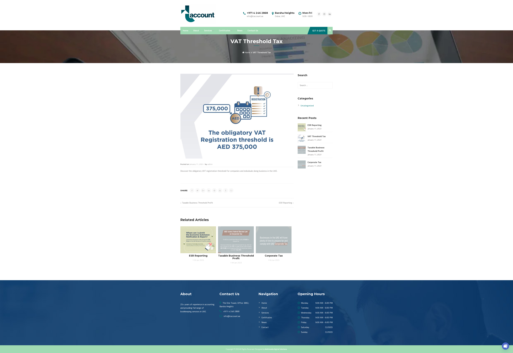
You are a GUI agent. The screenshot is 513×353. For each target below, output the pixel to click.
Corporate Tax (314, 162)
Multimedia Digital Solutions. (276, 349)
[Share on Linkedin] (209, 190)
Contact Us (253, 30)
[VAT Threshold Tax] (302, 138)
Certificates (224, 30)
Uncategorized (307, 105)
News (239, 30)
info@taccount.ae (231, 316)
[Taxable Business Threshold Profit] (302, 149)
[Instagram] (324, 14)
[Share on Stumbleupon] (220, 190)
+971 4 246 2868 (231, 311)
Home (185, 30)
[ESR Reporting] (302, 127)
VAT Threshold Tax (317, 136)
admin (210, 164)
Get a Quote (318, 30)
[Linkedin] (329, 14)
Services (208, 30)
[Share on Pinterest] (214, 190)
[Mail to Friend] (231, 190)
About (196, 30)
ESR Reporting (285, 202)
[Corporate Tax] (302, 164)
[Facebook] (319, 14)
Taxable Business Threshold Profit (197, 202)
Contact (265, 327)
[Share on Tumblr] (225, 190)
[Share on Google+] (203, 190)
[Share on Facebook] (192, 190)
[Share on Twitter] (197, 190)
